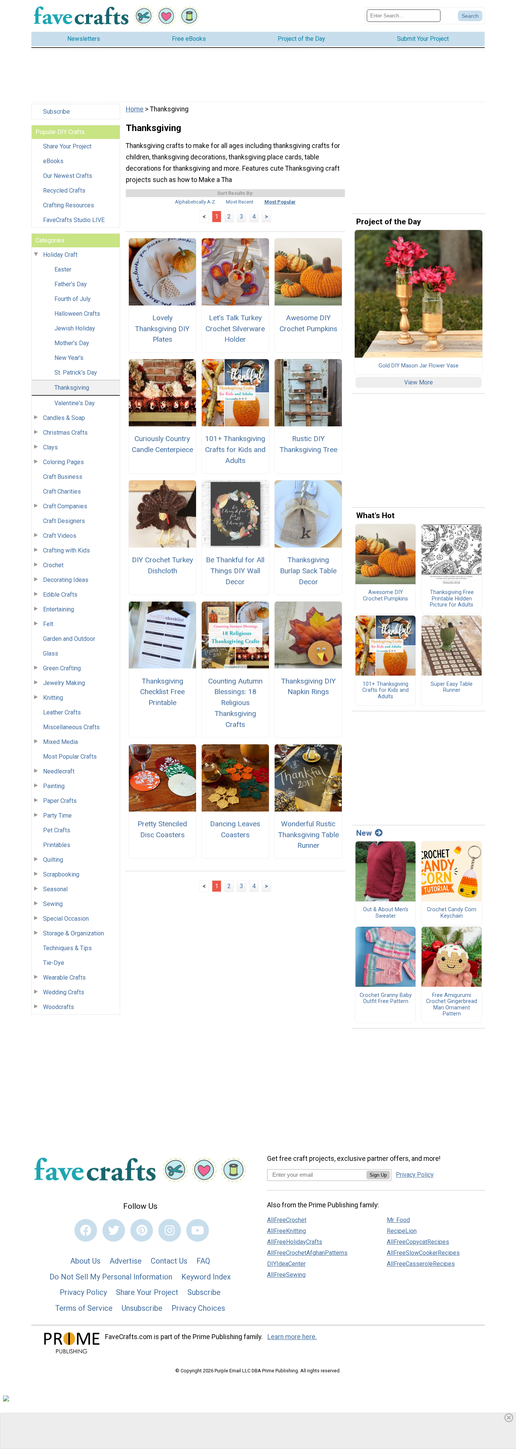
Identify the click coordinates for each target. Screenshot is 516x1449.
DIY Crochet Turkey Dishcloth (162, 565)
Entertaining (58, 609)
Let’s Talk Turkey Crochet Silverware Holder (235, 328)
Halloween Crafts (77, 313)
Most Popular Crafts (70, 756)
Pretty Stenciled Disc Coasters (162, 829)
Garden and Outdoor (69, 638)
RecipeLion (402, 1231)
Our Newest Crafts (67, 175)
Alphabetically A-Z (195, 202)
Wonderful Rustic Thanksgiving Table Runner (308, 834)
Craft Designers (64, 521)
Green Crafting (62, 668)
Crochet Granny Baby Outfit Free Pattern (386, 998)
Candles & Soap (64, 417)
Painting (54, 786)
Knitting (53, 697)
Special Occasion (66, 918)
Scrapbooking (61, 874)
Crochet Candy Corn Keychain (451, 913)
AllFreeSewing (286, 1274)
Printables (56, 845)
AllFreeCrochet (286, 1220)
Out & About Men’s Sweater (385, 913)
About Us (85, 1260)
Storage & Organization (73, 933)
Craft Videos (59, 535)
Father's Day (70, 284)
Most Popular (280, 202)
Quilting (53, 859)
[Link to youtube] (197, 1230)
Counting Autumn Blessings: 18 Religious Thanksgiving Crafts (235, 703)
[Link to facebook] (85, 1230)
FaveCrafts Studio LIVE (74, 220)
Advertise (126, 1260)
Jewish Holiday (74, 328)
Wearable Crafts (64, 977)
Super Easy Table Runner (452, 687)
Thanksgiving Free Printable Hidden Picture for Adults (452, 598)
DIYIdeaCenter (286, 1263)
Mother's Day (71, 343)
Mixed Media (60, 741)
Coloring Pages (63, 462)
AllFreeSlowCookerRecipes (423, 1252)
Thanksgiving (71, 387)
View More (418, 382)
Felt (48, 624)
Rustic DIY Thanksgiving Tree (308, 444)
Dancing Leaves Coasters (235, 829)
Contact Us (169, 1260)
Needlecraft (58, 771)
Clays (50, 447)
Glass (50, 653)
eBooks (53, 161)
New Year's (68, 357)
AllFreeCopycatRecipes (418, 1241)
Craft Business (62, 476)
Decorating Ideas (65, 579)
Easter (62, 269)
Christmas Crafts (65, 432)
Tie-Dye (53, 962)
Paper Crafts (60, 800)
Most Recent (239, 202)
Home (135, 109)
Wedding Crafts (63, 992)
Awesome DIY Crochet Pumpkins (308, 323)
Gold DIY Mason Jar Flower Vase (419, 366)
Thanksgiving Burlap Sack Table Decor (308, 571)
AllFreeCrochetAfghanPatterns (307, 1252)
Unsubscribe (142, 1308)
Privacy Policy (83, 1292)
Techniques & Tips (67, 948)
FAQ (203, 1260)
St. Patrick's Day (75, 372)
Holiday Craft (60, 254)
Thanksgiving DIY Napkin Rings (308, 686)
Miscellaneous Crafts (71, 727)
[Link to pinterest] (141, 1230)
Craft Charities (62, 491)
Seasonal (55, 889)
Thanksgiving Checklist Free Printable (162, 692)
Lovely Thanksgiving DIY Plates (162, 328)
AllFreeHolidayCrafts (294, 1241)
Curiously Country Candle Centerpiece (162, 444)
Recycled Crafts (64, 190)
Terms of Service (84, 1308)
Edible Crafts (60, 594)
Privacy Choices (198, 1308)
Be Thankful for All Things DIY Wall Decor (235, 571)
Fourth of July (72, 298)
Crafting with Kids (66, 550)
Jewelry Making (64, 683)
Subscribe (56, 111)
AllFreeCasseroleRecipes (421, 1263)
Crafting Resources (68, 205)
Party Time (57, 815)
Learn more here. (292, 1337)
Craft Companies (65, 506)
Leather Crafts (62, 712)
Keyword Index (206, 1276)
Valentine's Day (74, 403)
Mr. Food (398, 1220)
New (364, 833)
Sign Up (378, 1175)
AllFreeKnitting (286, 1231)
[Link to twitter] (113, 1230)
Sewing (53, 903)
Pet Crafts (56, 830)
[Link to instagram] (169, 1230)
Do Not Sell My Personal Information (110, 1276)
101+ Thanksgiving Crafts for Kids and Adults (235, 449)
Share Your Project (67, 146)
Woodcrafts (58, 1007)
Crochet (53, 565)
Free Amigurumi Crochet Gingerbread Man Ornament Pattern (451, 1004)
